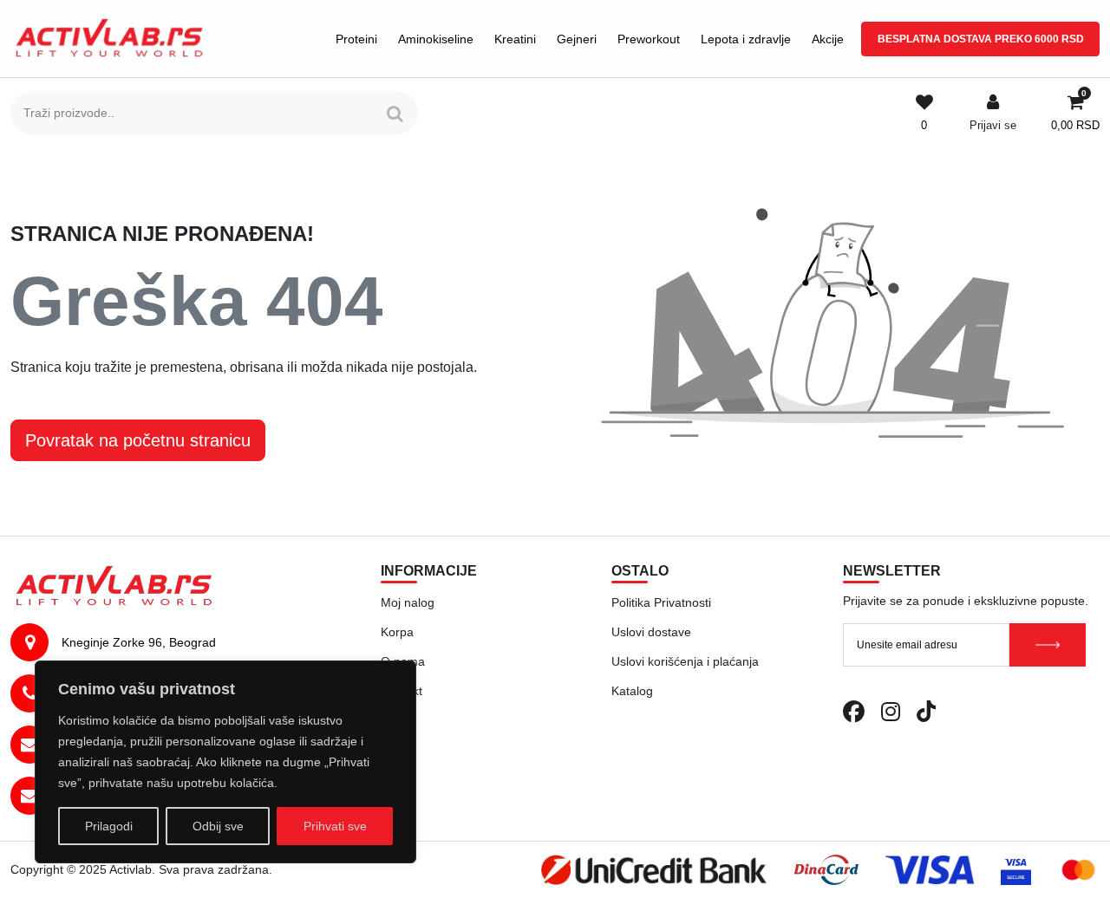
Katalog (632, 691)
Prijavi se (993, 125)
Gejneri (577, 39)
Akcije (828, 39)
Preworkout (648, 39)
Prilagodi (109, 826)
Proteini (356, 39)
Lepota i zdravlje (746, 39)
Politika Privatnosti (661, 602)
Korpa (397, 632)
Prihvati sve (335, 826)
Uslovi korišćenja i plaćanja (685, 661)
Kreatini (515, 39)
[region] (225, 761)
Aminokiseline (435, 39)
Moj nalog (407, 602)
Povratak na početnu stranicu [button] (138, 440)
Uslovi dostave (651, 632)
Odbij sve (218, 826)
